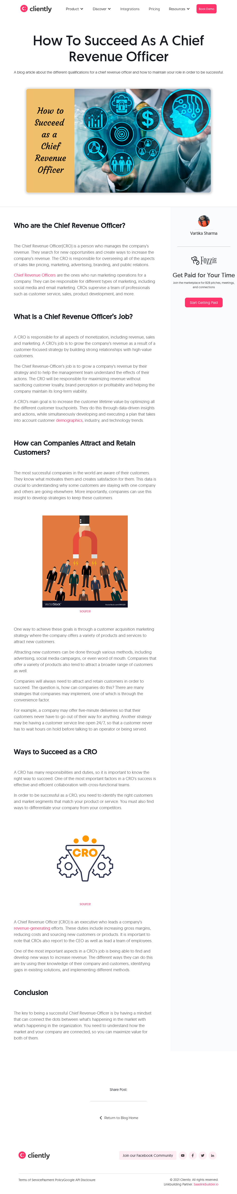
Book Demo (206, 9)
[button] (74, 9)
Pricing (154, 8)
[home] (36, 9)
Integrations (130, 8)
